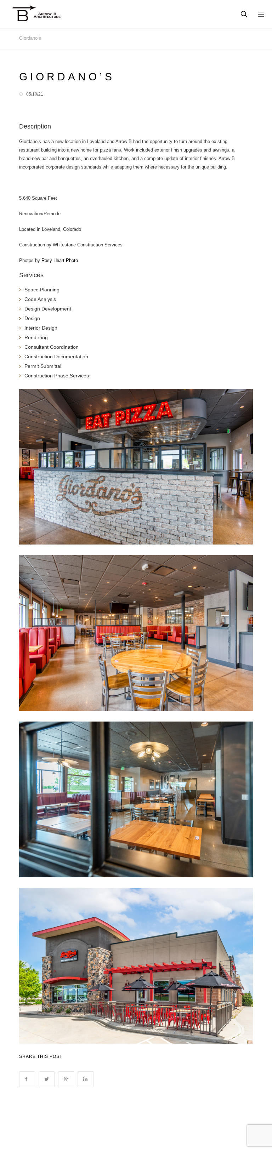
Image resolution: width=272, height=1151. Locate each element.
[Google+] (66, 1079)
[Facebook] (27, 1079)
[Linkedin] (86, 1079)
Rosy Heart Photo (59, 260)
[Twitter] (47, 1079)
